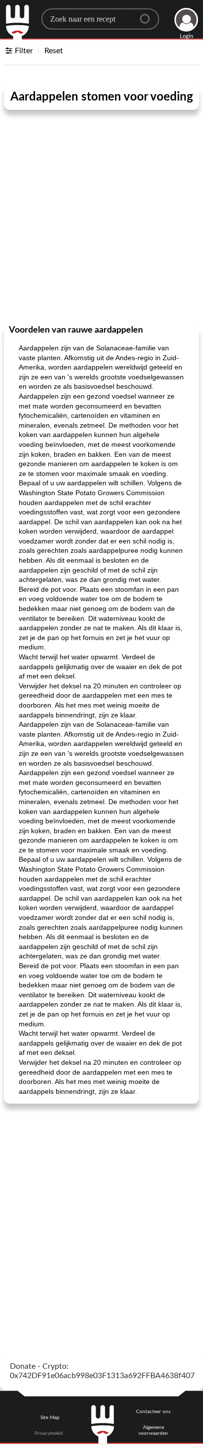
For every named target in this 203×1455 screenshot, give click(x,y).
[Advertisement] (101, 213)
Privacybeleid (48, 1433)
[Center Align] (148, 14)
